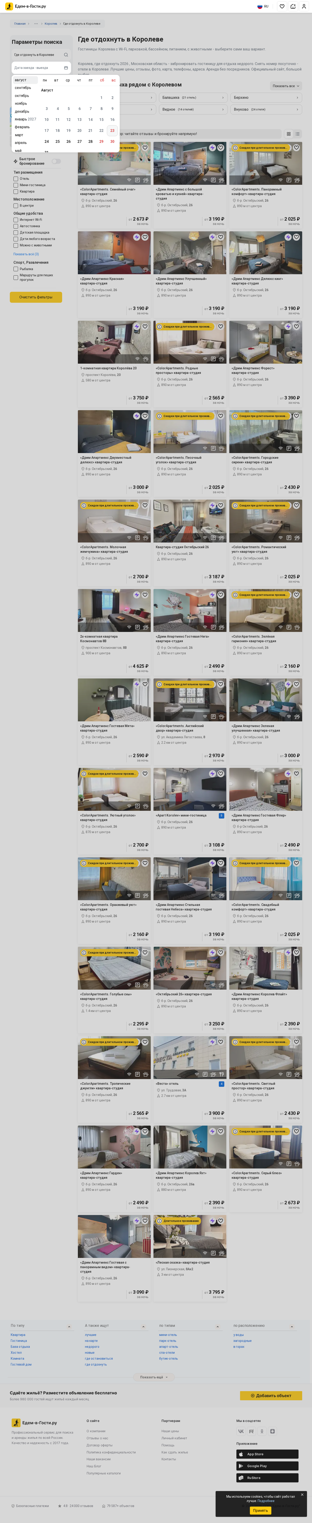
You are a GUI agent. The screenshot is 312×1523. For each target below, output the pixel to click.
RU (266, 6)
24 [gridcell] (47, 141)
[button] (282, 6)
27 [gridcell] (79, 141)
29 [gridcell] (101, 141)
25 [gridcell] (58, 141)
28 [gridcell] (90, 141)
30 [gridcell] (112, 141)
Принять (260, 1510)
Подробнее (266, 1501)
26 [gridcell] (68, 141)
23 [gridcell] (112, 130)
